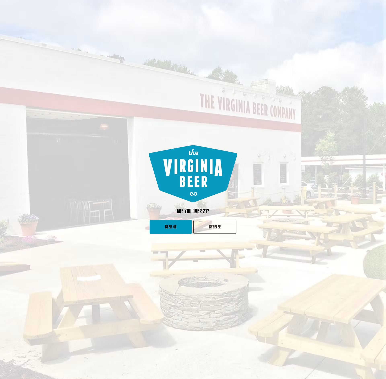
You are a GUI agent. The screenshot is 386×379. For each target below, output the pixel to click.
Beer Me (171, 226)
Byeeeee (215, 226)
